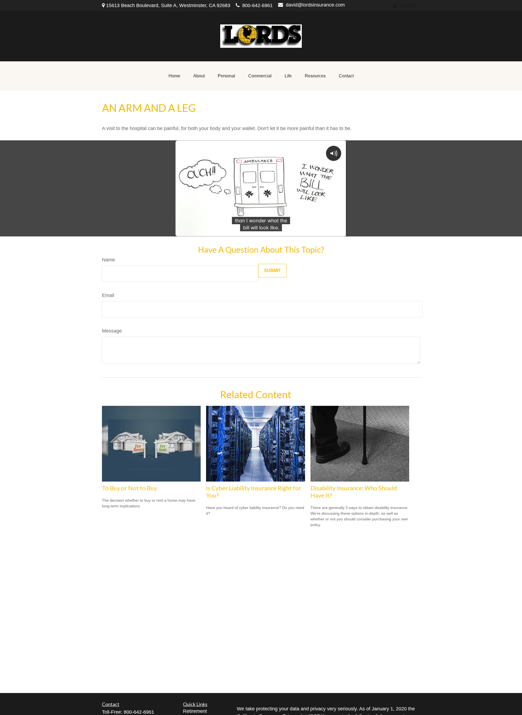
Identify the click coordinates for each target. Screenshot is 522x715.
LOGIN (406, 5)
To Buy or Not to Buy (129, 488)
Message (112, 331)
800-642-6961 (257, 5)
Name (108, 259)
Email (108, 295)
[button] (174, 76)
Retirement (195, 711)
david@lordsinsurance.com (315, 5)
